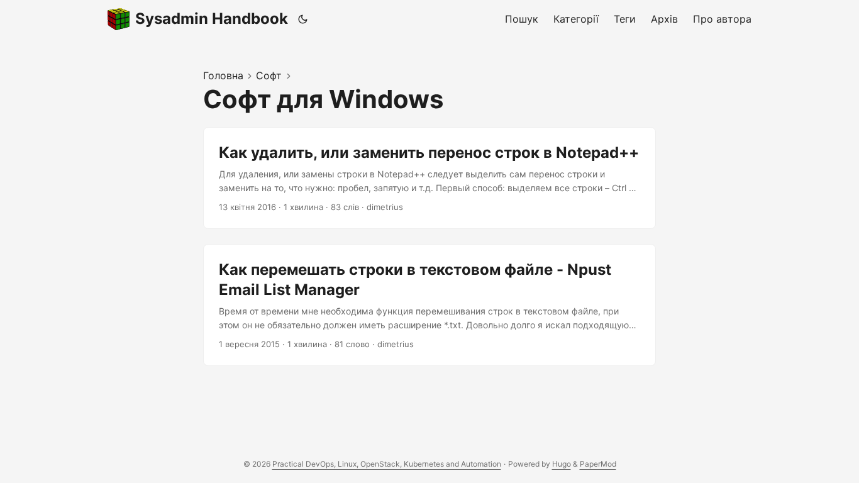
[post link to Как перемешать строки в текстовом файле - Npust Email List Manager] (429, 305)
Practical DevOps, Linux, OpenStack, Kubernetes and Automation (386, 464)
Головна (223, 75)
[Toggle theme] (303, 19)
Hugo (561, 464)
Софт (269, 75)
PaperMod (598, 464)
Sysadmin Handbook (211, 18)
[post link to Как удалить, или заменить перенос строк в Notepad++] (429, 178)
